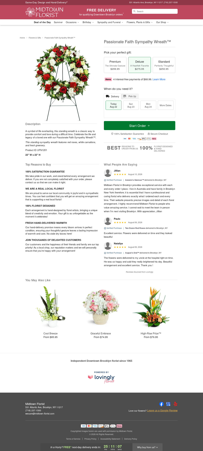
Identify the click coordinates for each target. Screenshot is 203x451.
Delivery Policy (130, 439)
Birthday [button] (87, 22)
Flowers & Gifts (35, 37)
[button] (194, 438)
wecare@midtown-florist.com (39, 413)
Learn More (159, 79)
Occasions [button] (71, 22)
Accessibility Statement (110, 439)
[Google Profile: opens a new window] (168, 404)
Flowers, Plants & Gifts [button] (139, 22)
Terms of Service (73, 439)
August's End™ (132, 252)
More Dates (165, 105)
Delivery (115, 96)
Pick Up (132, 96)
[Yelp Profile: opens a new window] (175, 404)
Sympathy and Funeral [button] (109, 22)
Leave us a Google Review (162, 410)
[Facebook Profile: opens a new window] (161, 404)
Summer (58, 22)
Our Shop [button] (161, 22)
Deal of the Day (42, 22)
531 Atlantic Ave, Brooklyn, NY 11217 (44, 407)
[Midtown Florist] (48, 12)
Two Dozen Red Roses (135, 228)
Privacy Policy (90, 439)
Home (22, 37)
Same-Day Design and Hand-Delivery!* (46, 2)
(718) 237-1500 (33, 410)
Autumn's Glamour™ (134, 180)
